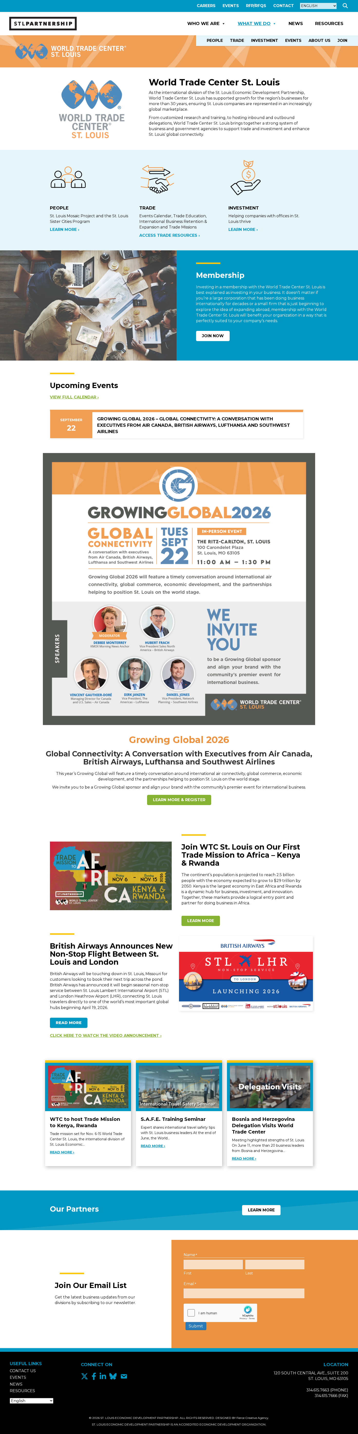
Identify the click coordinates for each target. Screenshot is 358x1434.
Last (249, 1273)
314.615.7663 (317, 1390)
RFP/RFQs (256, 5)
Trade (237, 40)
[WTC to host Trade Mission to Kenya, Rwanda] (88, 1086)
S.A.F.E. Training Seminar (173, 1119)
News (296, 23)
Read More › (62, 1152)
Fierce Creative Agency (252, 1418)
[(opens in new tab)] (179, 588)
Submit (196, 1326)
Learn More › (64, 229)
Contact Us (23, 1371)
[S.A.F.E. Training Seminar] (179, 1086)
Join (342, 40)
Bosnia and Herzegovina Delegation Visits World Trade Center (263, 1125)
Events (231, 5)
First (187, 1273)
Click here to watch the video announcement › (105, 1035)
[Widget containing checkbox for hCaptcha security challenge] (220, 1313)
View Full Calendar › (74, 397)
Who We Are (203, 23)
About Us (319, 40)
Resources (329, 23)
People (215, 40)
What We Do (254, 23)
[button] (346, 6)
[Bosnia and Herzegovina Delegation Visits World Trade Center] (270, 1086)
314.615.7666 (326, 1395)
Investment (264, 40)
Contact (283, 5)
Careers (206, 5)
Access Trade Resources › (169, 235)
